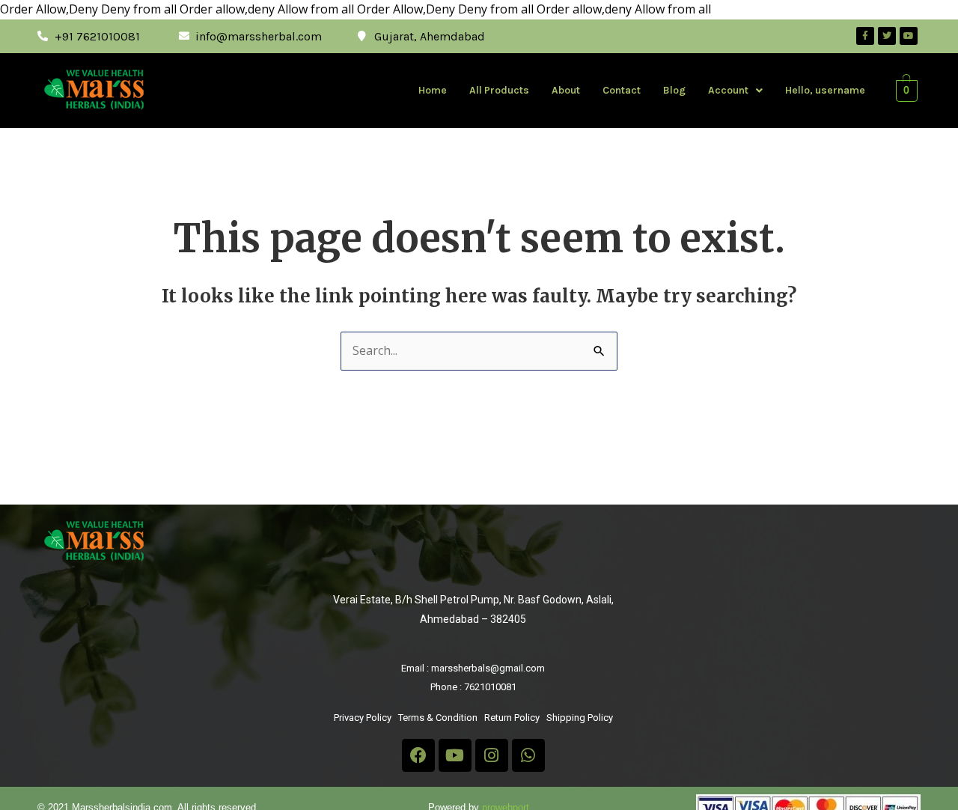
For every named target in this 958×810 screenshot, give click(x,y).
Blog (674, 90)
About (566, 90)
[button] (735, 90)
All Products (499, 90)
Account (728, 90)
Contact (621, 90)
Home (432, 90)
